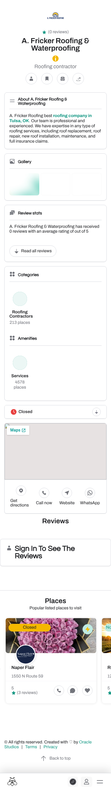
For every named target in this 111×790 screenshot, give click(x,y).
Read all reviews (36, 251)
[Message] (62, 78)
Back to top (60, 758)
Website (67, 503)
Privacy (51, 747)
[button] (100, 781)
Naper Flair (22, 667)
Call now (44, 503)
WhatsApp (90, 503)
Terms (31, 747)
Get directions (19, 503)
